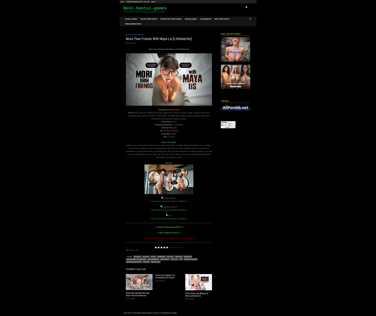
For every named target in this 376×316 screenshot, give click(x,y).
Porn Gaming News (133, 24)
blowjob (137, 256)
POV (181, 259)
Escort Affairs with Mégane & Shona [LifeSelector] (196, 294)
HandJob (178, 256)
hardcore (188, 256)
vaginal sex (155, 262)
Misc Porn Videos (221, 19)
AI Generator (205, 19)
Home (122, 2)
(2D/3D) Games (131, 19)
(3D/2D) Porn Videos (148, 19)
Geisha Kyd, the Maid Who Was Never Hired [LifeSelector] (137, 294)
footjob (170, 256)
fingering (161, 256)
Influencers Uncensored (136, 259)
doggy (153, 256)
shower (146, 262)
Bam (175, 313)
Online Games (191, 19)
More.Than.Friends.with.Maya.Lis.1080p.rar (169, 201)
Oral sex (174, 259)
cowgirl (146, 256)
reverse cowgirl (190, 259)
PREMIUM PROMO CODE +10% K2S (137, 2)
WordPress (166, 313)
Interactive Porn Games (171, 19)
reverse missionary (134, 262)
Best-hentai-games (145, 8)
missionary (165, 259)
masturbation (153, 259)
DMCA (153, 2)
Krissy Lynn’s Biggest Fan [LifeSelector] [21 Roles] (165, 276)
